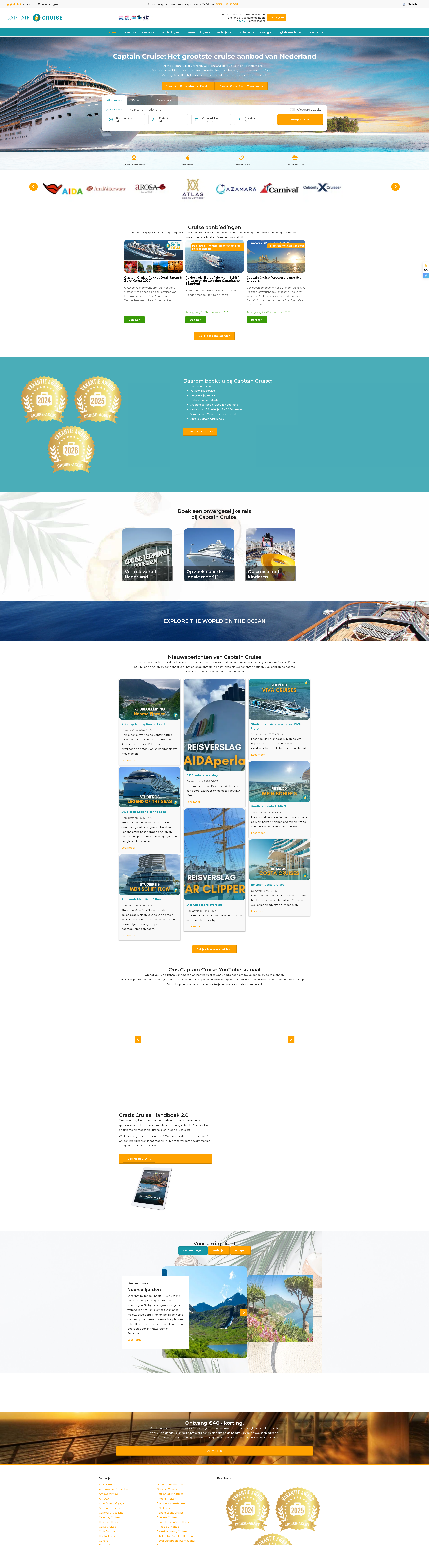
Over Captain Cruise (200, 431)
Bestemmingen (197, 32)
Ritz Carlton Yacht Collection (175, 1527)
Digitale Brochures (290, 32)
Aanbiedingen (169, 32)
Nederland (414, 4)
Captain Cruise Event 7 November (241, 86)
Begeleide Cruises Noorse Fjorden (188, 86)
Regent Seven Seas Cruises (174, 1513)
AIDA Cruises (107, 1475)
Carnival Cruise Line (111, 1504)
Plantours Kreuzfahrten (172, 1494)
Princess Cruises (167, 1508)
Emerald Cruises (109, 1541)
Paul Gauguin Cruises (170, 1485)
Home (112, 32)
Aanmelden (214, 1444)
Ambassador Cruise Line (114, 1480)
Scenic (161, 1536)
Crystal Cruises (108, 1527)
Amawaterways (108, 1485)
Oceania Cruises (167, 1480)
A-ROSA (104, 1489)
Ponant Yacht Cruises (170, 1504)
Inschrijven (277, 17)
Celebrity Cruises (109, 1508)
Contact (315, 32)
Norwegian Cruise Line (171, 1475)
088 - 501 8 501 (227, 4)
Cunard (103, 1532)
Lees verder (134, 1335)
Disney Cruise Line (110, 1536)
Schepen (240, 1246)
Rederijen (222, 32)
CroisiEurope (107, 1522)
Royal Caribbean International (176, 1532)
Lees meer (128, 760)
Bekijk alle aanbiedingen (214, 335)
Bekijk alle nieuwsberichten (214, 949)
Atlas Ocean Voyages (112, 1494)
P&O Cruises (164, 1499)
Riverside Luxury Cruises (172, 1522)
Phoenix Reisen (166, 1489)
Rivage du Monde (168, 1518)
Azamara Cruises (109, 1499)
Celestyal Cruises (109, 1513)
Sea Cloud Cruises (168, 1541)
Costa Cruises (107, 1518)
